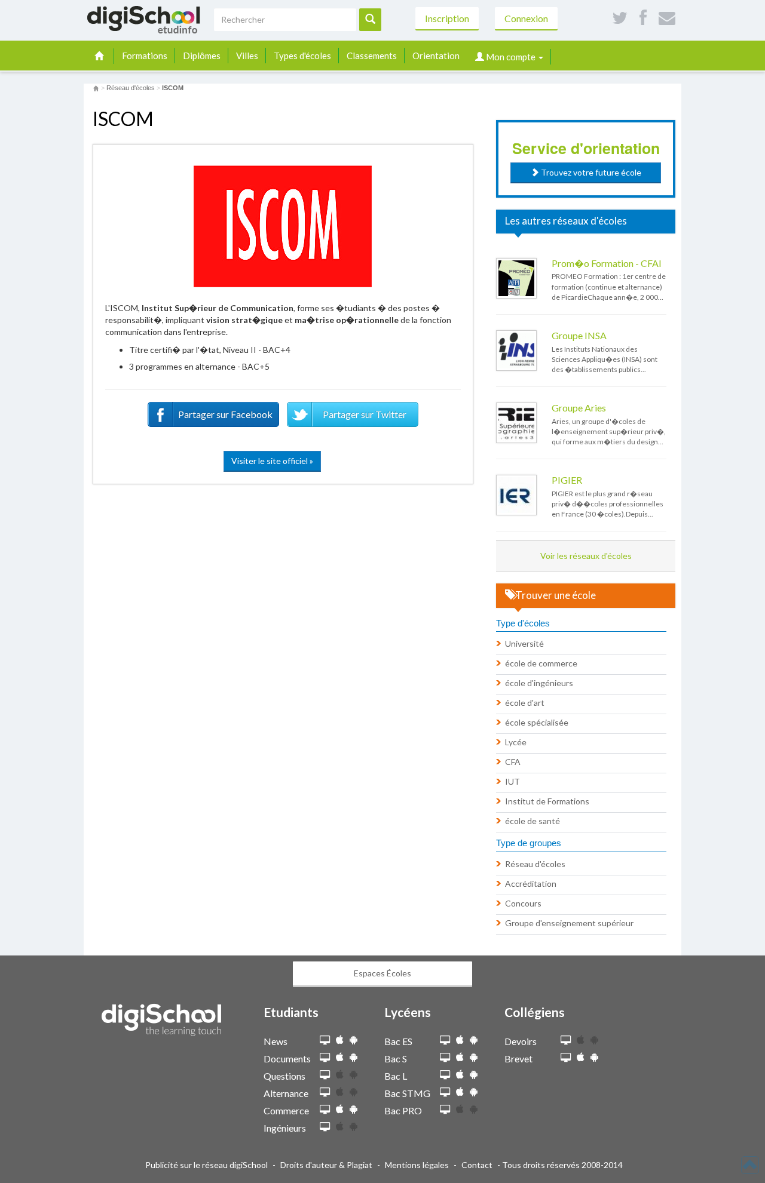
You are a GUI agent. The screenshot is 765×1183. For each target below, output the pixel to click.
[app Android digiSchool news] (353, 1040)
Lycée (516, 742)
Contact (476, 1165)
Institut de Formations (547, 801)
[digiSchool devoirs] (566, 1040)
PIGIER (567, 480)
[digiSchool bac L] (445, 1075)
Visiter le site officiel (272, 461)
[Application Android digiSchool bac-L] (474, 1074)
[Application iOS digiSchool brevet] (580, 1057)
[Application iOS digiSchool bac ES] (460, 1040)
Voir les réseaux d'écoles (586, 556)
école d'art (524, 702)
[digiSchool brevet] (566, 1057)
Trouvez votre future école (590, 172)
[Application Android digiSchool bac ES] (474, 1040)
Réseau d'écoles (535, 864)
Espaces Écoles (382, 973)
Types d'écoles (302, 55)
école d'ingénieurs (539, 683)
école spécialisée (536, 722)
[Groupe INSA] (516, 350)
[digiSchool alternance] (325, 1092)
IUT (512, 781)
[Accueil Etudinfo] (96, 87)
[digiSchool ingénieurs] (325, 1127)
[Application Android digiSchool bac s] (474, 1057)
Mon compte (510, 56)
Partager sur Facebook (225, 414)
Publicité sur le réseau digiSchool (206, 1165)
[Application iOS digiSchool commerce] (340, 1109)
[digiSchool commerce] (325, 1109)
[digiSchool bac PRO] (445, 1109)
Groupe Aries (579, 407)
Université (524, 643)
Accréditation (530, 883)
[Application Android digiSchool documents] (353, 1057)
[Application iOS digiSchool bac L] (460, 1074)
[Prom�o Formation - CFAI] (516, 278)
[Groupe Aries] (516, 422)
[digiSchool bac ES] (445, 1040)
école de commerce (541, 663)
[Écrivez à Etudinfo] (667, 18)
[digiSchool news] (325, 1040)
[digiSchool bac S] (445, 1057)
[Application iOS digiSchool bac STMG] (460, 1091)
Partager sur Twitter (364, 414)
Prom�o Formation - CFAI (607, 263)
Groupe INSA (579, 335)
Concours (523, 903)
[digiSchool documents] (325, 1057)
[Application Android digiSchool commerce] (353, 1109)
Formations (144, 55)
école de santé (532, 821)
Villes (247, 55)
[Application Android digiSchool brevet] (594, 1057)
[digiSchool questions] (325, 1075)
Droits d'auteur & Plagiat (326, 1165)
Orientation (436, 55)
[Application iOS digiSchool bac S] (460, 1057)
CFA (513, 762)
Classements (372, 55)
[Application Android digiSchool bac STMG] (474, 1091)
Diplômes (202, 55)
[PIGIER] (516, 495)
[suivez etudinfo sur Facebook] (643, 18)
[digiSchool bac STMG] (445, 1092)
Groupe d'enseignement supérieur (569, 923)
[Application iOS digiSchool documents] (340, 1057)
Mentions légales (417, 1165)
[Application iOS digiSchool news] (340, 1040)
